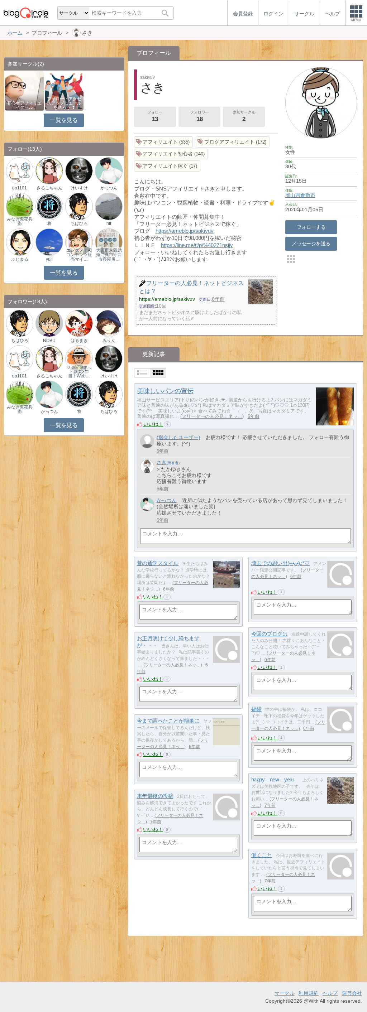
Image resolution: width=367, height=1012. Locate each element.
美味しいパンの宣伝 (165, 391)
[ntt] (108, 206)
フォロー (154, 116)
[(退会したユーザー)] (147, 441)
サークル (285, 993)
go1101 (19, 188)
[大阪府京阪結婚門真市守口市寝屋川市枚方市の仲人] (108, 241)
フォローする (311, 227)
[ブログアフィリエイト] (233, 142)
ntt (108, 223)
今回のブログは (269, 634)
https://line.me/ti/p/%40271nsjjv (197, 245)
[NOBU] (49, 323)
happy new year (272, 779)
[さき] (147, 466)
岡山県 (292, 195)
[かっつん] (147, 504)
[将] (49, 206)
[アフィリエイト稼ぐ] (167, 166)
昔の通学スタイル (157, 563)
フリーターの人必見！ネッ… (212, 416)
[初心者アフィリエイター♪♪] (24, 90)
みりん (109, 340)
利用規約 (309, 993)
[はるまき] (78, 323)
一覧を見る (63, 120)
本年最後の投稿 (155, 796)
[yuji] (49, 241)
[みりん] (108, 323)
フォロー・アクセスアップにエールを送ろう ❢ (64, 103)
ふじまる (19, 259)
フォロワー (199, 116)
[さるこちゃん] (49, 170)
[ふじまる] (19, 241)
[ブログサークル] (26, 12)
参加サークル (244, 116)
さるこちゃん (49, 188)
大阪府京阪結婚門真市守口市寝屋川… (109, 254)
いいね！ (153, 424)
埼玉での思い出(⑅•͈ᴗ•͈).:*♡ (280, 563)
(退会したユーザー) (178, 437)
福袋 (256, 709)
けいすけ (79, 188)
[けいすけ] (78, 170)
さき (162, 462)
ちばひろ (79, 223)
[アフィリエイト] (163, 142)
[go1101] (19, 170)
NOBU (49, 340)
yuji (49, 259)
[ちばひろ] (78, 206)
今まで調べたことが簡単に (168, 721)
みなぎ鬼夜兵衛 (20, 221)
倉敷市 (307, 195)
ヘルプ (330, 993)
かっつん (167, 500)
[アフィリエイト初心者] (171, 154)
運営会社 (352, 993)
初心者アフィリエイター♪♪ (24, 105)
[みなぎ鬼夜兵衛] (19, 206)
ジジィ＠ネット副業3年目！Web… (79, 371)
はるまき (79, 340)
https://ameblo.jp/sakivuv (185, 231)
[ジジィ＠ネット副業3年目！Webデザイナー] (78, 358)
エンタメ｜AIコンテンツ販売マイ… (79, 254)
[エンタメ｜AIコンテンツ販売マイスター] (78, 241)
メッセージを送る (311, 243)
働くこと (261, 855)
